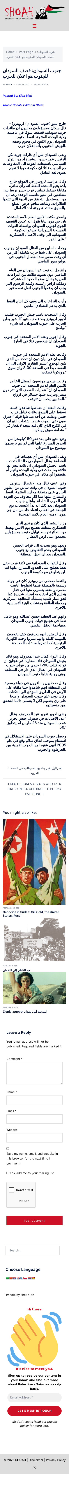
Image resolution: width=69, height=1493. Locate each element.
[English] (18, 1278)
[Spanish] (33, 1278)
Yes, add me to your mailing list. (31, 1173)
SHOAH (9, 84)
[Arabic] (7, 1278)
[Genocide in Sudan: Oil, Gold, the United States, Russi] (34, 861)
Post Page (26, 52)
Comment (14, 1059)
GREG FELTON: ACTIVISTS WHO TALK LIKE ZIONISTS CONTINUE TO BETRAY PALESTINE (34, 789)
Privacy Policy (56, 1460)
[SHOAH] (34, 11)
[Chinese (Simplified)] (11, 1278)
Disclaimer (36, 1460)
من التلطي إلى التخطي (16, 970)
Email (11, 1111)
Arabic (37, 84)
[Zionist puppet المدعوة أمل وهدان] (34, 988)
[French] (22, 1278)
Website (11, 1130)
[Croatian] (14, 1278)
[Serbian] (29, 1278)
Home (10, 52)
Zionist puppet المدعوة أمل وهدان (25, 1011)
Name (11, 1092)
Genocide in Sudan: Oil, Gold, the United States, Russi (31, 913)
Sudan (45, 84)
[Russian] (25, 1278)
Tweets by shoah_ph (20, 1295)
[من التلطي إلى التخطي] (34, 940)
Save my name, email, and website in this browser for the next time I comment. (32, 1158)
